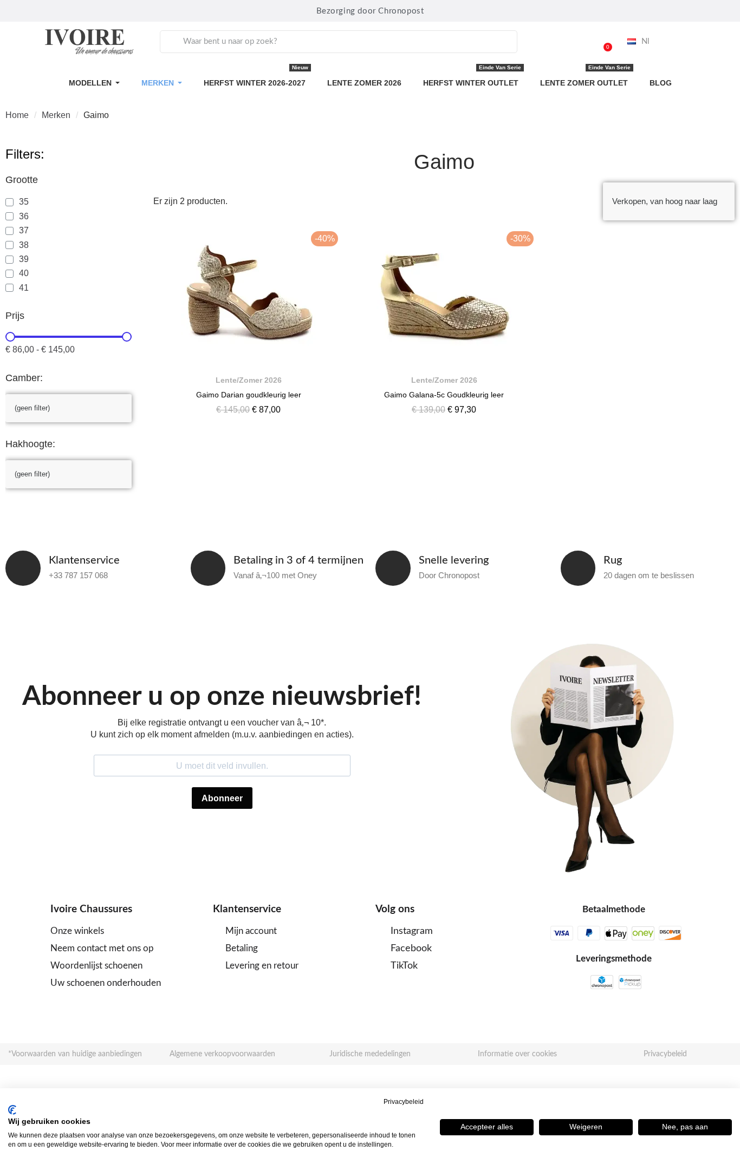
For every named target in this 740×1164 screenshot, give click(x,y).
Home (17, 115)
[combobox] (339, 42)
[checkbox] (17, 202)
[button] (603, 42)
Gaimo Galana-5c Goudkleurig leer (444, 394)
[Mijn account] (575, 42)
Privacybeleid (404, 1102)
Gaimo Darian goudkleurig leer (248, 394)
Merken (56, 115)
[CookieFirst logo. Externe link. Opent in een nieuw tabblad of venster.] (12, 1110)
